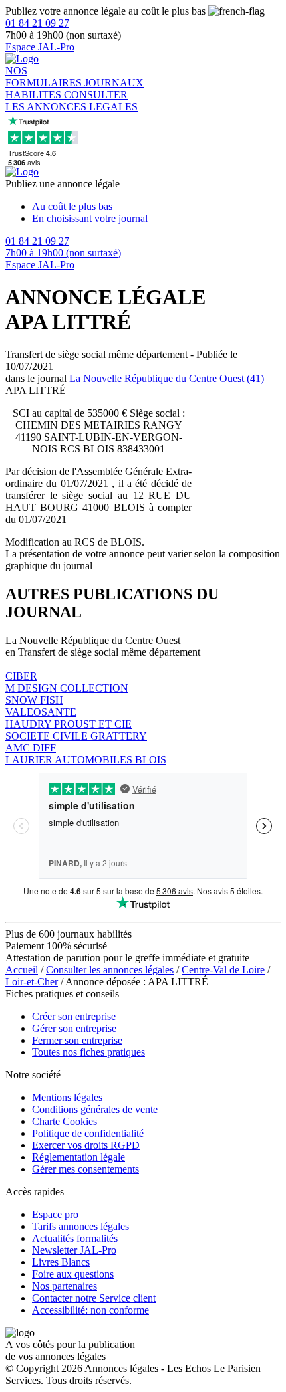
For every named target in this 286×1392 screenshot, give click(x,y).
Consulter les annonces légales (110, 969)
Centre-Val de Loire (223, 969)
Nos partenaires (64, 1286)
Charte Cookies (64, 1121)
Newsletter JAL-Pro (74, 1250)
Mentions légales (67, 1097)
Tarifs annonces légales (80, 1226)
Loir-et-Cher (31, 981)
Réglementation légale (78, 1157)
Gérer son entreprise (74, 1028)
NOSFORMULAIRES (44, 76)
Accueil (21, 969)
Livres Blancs (61, 1262)
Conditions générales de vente (95, 1109)
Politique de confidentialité (88, 1133)
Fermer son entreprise (77, 1040)
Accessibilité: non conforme (90, 1310)
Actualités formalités (75, 1238)
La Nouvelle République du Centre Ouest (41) (166, 378)
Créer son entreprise (74, 1016)
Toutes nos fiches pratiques (88, 1052)
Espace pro (55, 1214)
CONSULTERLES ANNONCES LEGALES (71, 100)
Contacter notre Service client (94, 1298)
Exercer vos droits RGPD (86, 1145)
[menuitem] (156, 207)
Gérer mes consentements (85, 1169)
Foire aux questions (73, 1274)
